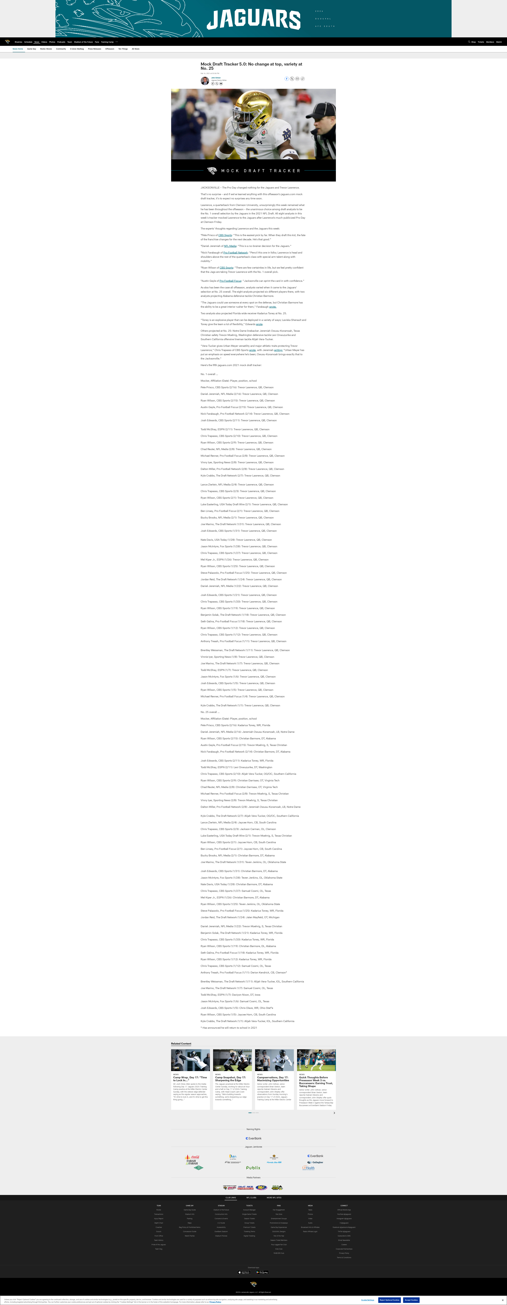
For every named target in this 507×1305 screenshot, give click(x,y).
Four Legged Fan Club (279, 1244)
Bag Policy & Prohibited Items (189, 1227)
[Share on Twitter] (292, 80)
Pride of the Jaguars (159, 1244)
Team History (158, 1240)
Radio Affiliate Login (310, 1231)
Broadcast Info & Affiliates (310, 1227)
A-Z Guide (221, 1223)
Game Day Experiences (279, 1227)
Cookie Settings (367, 1300)
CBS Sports (225, 235)
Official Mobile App (344, 1210)
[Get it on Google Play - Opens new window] (262, 1273)
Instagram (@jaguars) (344, 1218)
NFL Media (230, 245)
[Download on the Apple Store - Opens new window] (244, 1272)
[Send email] (297, 80)
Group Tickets (249, 1223)
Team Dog (158, 1249)
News (310, 1210)
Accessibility (221, 1227)
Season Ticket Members (278, 1240)
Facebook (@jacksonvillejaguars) (344, 1227)
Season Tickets (249, 1218)
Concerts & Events (221, 1218)
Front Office (159, 1236)
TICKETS (249, 1205)
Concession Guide (189, 1231)
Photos (310, 1214)
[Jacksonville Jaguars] (253, 1284)
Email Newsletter (344, 1240)
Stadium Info (189, 1214)
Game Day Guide (190, 1210)
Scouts (158, 1231)
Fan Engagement (279, 1210)
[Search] (469, 41)
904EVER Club (279, 1253)
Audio (310, 1223)
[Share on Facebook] (287, 80)
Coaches (159, 1227)
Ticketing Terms (249, 1231)
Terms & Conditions (344, 1257)
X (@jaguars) (344, 1223)
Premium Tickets (249, 1227)
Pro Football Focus (230, 280)
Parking (189, 1218)
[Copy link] (303, 79)
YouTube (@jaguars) (344, 1214)
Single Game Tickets (249, 1214)
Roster (158, 1210)
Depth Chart (158, 1223)
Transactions (158, 1214)
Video (310, 1218)
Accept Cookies (411, 1300)
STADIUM (221, 1205)
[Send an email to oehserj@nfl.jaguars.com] (221, 83)
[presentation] (335, 1113)
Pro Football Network (235, 252)
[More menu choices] (117, 42)
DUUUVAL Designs (278, 1231)
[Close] (503, 1300)
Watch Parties (190, 1236)
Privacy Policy (344, 1253)
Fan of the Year (279, 1236)
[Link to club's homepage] (7, 41)
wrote (259, 324)
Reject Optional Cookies (389, 1300)
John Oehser (216, 78)
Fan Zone (279, 1214)
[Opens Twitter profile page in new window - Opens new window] (217, 83)
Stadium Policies (221, 1236)
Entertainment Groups (279, 1218)
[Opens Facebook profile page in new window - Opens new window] (212, 83)
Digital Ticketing (249, 1236)
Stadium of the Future (221, 1210)
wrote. (272, 306)
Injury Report (158, 1218)
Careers (344, 1244)
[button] (250, 1113)
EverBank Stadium (221, 1231)
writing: (278, 350)
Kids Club (278, 1249)
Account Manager (249, 1210)
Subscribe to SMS (344, 1236)
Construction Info (221, 1214)
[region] (253, 1300)
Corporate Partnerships (344, 1249)
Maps (190, 1223)
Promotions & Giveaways (279, 1223)
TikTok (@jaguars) (344, 1231)
